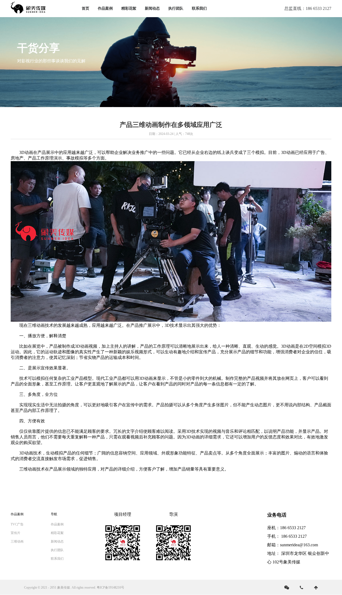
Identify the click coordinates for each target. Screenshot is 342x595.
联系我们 (199, 8)
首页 (85, 8)
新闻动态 (152, 8)
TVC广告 (17, 524)
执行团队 (175, 8)
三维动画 (17, 541)
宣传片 (15, 533)
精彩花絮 (128, 8)
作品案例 (105, 8)
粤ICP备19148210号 (110, 587)
